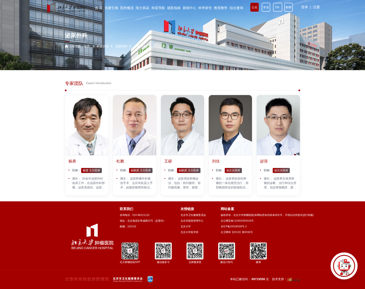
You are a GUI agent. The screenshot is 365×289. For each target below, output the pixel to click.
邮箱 (288, 7)
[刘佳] (230, 125)
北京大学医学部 (189, 232)
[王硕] (182, 125)
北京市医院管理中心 (192, 220)
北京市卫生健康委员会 (193, 215)
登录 (304, 7)
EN (277, 7)
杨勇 (72, 161)
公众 (254, 7)
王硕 (168, 161)
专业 (266, 7)
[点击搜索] (344, 268)
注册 (316, 7)
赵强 (264, 161)
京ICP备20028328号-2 (234, 226)
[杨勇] (86, 125)
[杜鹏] (134, 125)
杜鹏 (120, 161)
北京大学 (186, 226)
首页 (87, 46)
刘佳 (216, 161)
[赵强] (278, 125)
